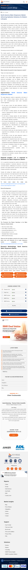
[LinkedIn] (8, 468)
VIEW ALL (5, 371)
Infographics (4, 382)
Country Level (8, 495)
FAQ (6, 536)
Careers (7, 513)
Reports (7, 547)
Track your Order (9, 527)
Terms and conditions (9, 531)
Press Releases (5, 385)
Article (3, 380)
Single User (6, 292)
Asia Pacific (7, 491)
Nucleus (7, 545)
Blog (2, 388)
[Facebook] (16, 468)
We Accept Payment (14, 562)
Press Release (8, 506)
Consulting (7, 549)
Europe (6, 486)
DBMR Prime (6, 298)
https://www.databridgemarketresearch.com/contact (12, 243)
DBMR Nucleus (7, 301)
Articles (6, 511)
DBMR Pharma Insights (10, 551)
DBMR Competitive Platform (11, 554)
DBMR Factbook (7, 295)
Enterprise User (7, 289)
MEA (6, 493)
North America (8, 488)
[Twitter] (12, 468)
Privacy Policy (8, 533)
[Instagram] (20, 468)
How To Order (8, 525)
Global (6, 484)
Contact (7, 515)
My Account (7, 529)
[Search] (24, 2)
